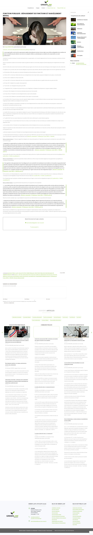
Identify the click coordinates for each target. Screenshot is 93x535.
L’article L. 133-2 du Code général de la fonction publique (16, 49)
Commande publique (27, 317)
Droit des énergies (55, 509)
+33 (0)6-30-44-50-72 (35, 517)
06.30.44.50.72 (35, 227)
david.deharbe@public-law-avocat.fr (35, 222)
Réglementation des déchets (57, 521)
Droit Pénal (79, 317)
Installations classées (56, 507)
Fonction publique (39, 273)
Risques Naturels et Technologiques (59, 522)
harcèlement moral (17, 276)
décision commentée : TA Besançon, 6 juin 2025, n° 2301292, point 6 (27, 207)
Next (91, 332)
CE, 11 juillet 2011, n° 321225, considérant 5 (41, 175)
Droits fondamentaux (36, 320)
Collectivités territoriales (26, 273)
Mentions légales (22, 530)
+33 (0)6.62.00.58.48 (80, 63)
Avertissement (49, 530)
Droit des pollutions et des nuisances (59, 517)
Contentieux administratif (37, 317)
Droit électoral (72, 317)
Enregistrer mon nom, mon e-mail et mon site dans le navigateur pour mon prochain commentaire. (19, 301)
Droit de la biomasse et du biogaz (58, 516)
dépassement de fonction (47, 274)
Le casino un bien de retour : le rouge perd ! (43, 433)
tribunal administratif (18, 278)
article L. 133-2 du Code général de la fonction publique (27, 274)
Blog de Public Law (13, 273)
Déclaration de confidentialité (31, 530)
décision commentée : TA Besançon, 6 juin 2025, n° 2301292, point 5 (36, 195)
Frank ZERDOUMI (9, 47)
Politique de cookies (42, 530)
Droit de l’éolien (55, 512)
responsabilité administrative (43, 276)
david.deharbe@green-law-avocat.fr (38, 521)
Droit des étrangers (57, 317)
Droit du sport (65, 317)
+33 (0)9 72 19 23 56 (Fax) (81, 64)
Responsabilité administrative (55, 320)
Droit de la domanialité (48, 317)
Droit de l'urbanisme (55, 511)
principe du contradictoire (29, 276)
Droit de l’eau (54, 519)
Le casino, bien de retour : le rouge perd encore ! (45, 387)
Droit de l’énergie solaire (56, 514)
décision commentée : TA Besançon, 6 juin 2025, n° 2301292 (40, 136)
